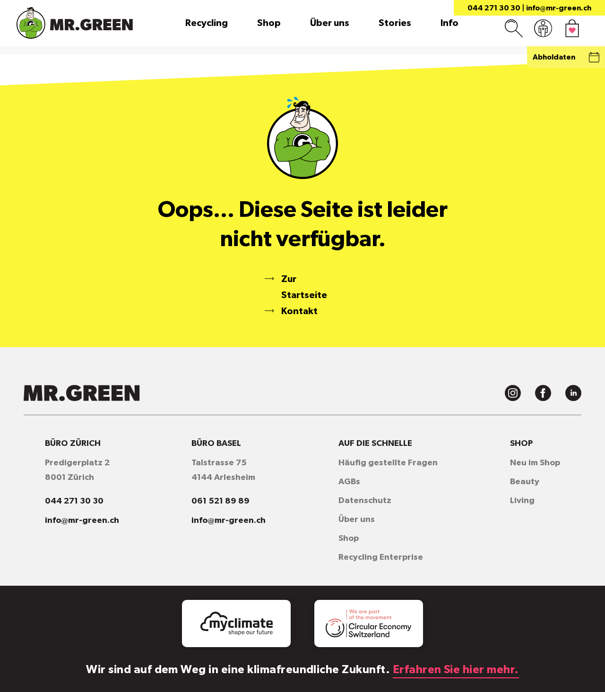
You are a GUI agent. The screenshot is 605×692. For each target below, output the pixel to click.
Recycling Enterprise (380, 557)
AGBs (349, 482)
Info (449, 23)
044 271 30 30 (493, 8)
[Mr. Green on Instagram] (513, 393)
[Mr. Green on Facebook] (543, 393)
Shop (269, 23)
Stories (395, 23)
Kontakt (299, 311)
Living (522, 500)
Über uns (329, 23)
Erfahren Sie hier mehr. (456, 669)
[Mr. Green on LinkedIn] (573, 393)
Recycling (206, 23)
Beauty (524, 482)
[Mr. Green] (75, 23)
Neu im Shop (535, 463)
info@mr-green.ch (558, 8)
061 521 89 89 (220, 501)
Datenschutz (364, 500)
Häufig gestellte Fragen (388, 463)
